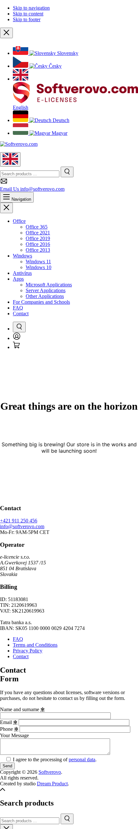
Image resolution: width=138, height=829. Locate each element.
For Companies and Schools (41, 302)
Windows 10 (38, 267)
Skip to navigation (31, 8)
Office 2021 (38, 232)
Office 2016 (38, 244)
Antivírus (22, 273)
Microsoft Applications (49, 284)
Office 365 (36, 227)
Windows (22, 255)
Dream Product (52, 783)
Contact (21, 313)
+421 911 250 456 (18, 520)
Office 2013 (38, 250)
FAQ (18, 307)
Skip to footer (26, 19)
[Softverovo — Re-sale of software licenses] (19, 144)
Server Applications (45, 290)
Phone (9, 729)
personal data (82, 759)
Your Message (14, 735)
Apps (18, 279)
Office (19, 221)
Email (8, 722)
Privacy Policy (27, 650)
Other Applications (45, 296)
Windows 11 (38, 261)
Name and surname (22, 709)
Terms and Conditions (35, 645)
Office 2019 (38, 238)
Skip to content (28, 13)
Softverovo (50, 772)
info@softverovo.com (22, 526)
